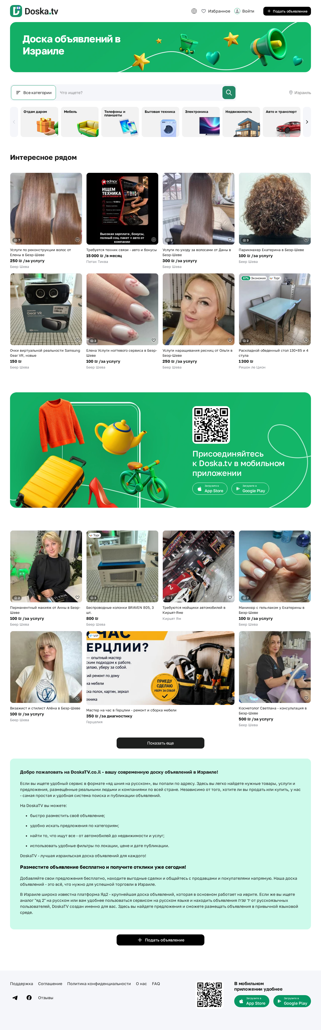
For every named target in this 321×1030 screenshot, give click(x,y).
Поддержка (21, 983)
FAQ (156, 983)
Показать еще (160, 743)
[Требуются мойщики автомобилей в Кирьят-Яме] (199, 575)
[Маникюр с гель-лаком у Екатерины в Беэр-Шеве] (275, 578)
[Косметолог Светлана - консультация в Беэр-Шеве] (275, 679)
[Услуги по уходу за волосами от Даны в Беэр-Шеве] (199, 221)
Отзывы (45, 997)
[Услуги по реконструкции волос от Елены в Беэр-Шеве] (46, 221)
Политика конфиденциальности (99, 983)
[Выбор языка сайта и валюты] (194, 11)
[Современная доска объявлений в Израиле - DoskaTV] (34, 11)
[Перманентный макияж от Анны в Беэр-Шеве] (46, 578)
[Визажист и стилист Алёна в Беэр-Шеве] (46, 676)
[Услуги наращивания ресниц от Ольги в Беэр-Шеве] (199, 321)
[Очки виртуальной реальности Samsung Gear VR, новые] (46, 321)
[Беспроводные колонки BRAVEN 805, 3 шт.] (122, 578)
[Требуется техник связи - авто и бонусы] (122, 218)
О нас (141, 983)
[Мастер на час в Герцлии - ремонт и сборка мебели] (160, 677)
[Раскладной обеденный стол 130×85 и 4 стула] (275, 321)
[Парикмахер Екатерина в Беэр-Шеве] (275, 218)
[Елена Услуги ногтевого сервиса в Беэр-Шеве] (122, 321)
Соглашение (50, 983)
